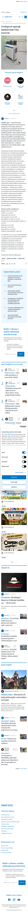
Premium (5, 597)
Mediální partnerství (6, 833)
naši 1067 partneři (10, 434)
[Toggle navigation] (3, 17)
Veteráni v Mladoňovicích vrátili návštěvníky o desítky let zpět (15, 309)
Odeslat (21, 354)
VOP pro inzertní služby (7, 829)
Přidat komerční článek (7, 848)
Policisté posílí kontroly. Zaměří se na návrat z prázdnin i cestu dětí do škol (15, 278)
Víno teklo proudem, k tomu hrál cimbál (12, 375)
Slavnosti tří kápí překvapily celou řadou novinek (14, 317)
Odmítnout (14, 487)
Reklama (18, 1)
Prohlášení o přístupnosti (7, 826)
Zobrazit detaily (19, 472)
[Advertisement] (14, 6)
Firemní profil (4, 850)
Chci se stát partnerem (14, 113)
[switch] (24, 457)
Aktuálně (5, 721)
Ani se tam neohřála (13, 424)
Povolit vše (14, 477)
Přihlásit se (23, 12)
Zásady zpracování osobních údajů (10, 822)
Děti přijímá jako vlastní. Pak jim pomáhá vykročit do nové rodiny (12, 408)
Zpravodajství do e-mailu (7, 817)
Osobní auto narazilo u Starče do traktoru (8, 741)
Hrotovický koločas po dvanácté (14, 286)
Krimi (3, 739)
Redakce (6, 118)
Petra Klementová (9, 502)
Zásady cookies (5, 824)
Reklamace (4, 831)
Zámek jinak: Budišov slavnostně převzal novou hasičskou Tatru (15, 292)
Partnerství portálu (6, 853)
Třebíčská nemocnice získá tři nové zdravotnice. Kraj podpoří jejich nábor (13, 391)
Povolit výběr (14, 482)
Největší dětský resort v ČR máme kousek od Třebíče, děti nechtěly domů (9, 654)
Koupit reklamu (23, 1)
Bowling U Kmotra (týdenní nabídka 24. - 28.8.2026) (12, 600)
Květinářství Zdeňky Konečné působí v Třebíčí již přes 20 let (9, 638)
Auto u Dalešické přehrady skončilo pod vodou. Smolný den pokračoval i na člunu (9, 725)
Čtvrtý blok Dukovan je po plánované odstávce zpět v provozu (10, 622)
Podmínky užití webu (6, 819)
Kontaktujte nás (5, 815)
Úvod (2, 22)
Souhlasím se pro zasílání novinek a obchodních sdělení (15, 347)
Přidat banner (4, 846)
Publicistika (9, 22)
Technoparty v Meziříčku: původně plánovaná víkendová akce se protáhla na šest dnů (15, 301)
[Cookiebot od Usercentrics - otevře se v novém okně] (20, 427)
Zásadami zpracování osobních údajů (14, 345)
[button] (25, 17)
